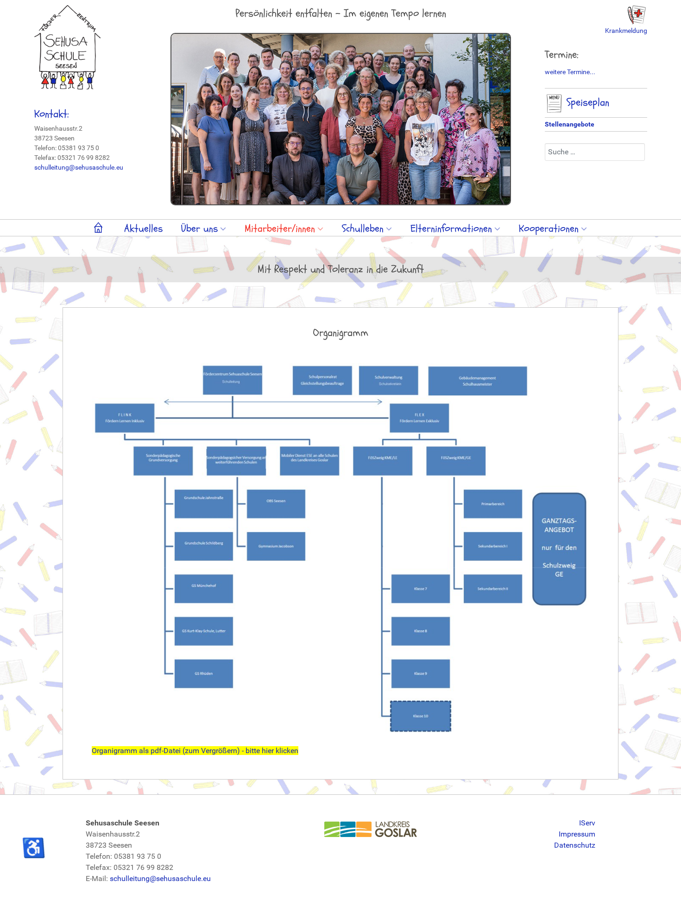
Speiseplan (586, 102)
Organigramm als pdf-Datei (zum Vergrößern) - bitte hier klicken (195, 750)
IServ (587, 822)
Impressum (577, 834)
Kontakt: (51, 114)
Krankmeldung (626, 30)
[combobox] (595, 152)
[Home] (100, 229)
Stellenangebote (569, 124)
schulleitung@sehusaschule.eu (78, 167)
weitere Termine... (570, 72)
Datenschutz (574, 845)
